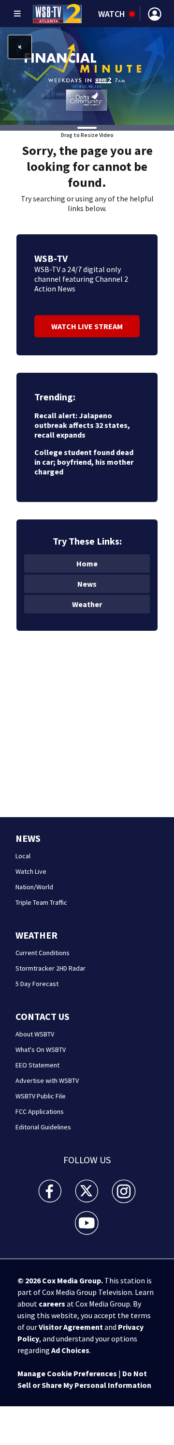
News (87, 584)
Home (87, 563)
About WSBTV (34, 1034)
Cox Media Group (71, 1280)
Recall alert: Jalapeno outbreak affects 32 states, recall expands (82, 425)
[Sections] (17, 13)
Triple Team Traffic (41, 902)
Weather (87, 604)
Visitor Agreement (71, 1327)
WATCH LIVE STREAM (87, 326)
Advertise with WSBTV (47, 1080)
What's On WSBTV (40, 1049)
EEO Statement (37, 1065)
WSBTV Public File (40, 1096)
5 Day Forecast (36, 983)
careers (52, 1303)
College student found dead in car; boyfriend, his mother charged (83, 461)
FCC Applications (39, 1111)
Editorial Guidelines (43, 1127)
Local (22, 856)
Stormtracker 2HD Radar (50, 968)
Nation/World (34, 886)
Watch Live (30, 871)
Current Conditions (42, 952)
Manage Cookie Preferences (67, 1373)
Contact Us (42, 1016)
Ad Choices (70, 1350)
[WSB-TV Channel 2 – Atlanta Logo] (57, 13)
